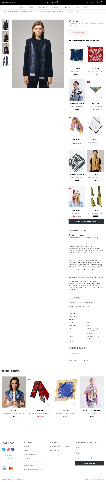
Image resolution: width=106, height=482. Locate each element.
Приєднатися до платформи (59, 446)
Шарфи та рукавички (28, 11)
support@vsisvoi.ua (8, 2)
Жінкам (20, 7)
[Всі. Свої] (53, 2)
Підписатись (89, 463)
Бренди (85, 7)
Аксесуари (17, 11)
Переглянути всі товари (86, 221)
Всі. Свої (4, 11)
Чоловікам (31, 7)
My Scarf (95, 68)
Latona (73, 20)
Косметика (55, 7)
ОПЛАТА (26, 450)
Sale (77, 7)
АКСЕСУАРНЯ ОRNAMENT (77, 104)
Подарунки (67, 7)
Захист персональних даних (33, 469)
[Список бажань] (96, 2)
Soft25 (77, 68)
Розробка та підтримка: (94, 479)
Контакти (27, 458)
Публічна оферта (29, 466)
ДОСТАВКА (27, 446)
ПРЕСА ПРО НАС (55, 450)
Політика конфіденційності (32, 462)
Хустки (38, 11)
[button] (62, 54)
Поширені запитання (30, 454)
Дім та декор (43, 7)
